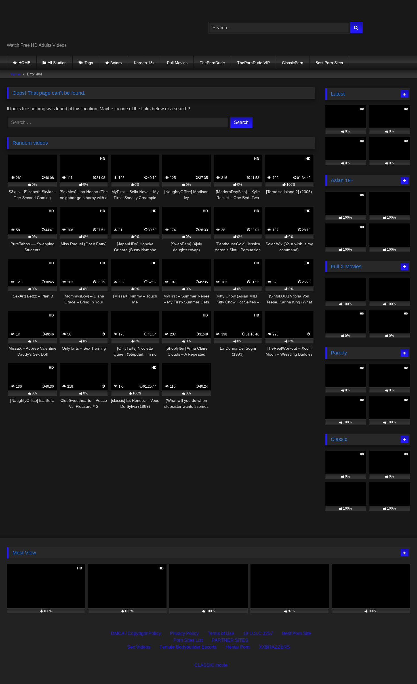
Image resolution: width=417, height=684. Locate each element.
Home (15, 74)
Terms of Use (221, 633)
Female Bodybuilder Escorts (187, 647)
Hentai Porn (238, 647)
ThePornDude (212, 62)
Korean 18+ (144, 62)
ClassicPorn (292, 62)
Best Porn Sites (329, 62)
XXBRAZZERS (274, 647)
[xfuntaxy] (58, 23)
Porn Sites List (188, 640)
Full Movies (177, 62)
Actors (116, 62)
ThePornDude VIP (253, 62)
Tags (89, 62)
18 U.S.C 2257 (258, 633)
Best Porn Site (296, 633)
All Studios (57, 62)
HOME (24, 62)
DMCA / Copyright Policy (136, 633)
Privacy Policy (184, 633)
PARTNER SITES (230, 640)
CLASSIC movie (211, 665)
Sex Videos (138, 647)
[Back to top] (399, 667)
